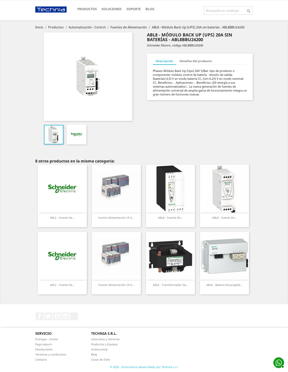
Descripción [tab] (164, 61)
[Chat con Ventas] (278, 362)
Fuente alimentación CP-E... (116, 218)
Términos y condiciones (50, 354)
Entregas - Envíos (46, 339)
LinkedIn (74, 316)
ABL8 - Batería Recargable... (224, 285)
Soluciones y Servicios (105, 339)
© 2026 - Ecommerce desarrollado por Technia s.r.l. (144, 367)
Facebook (39, 316)
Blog (150, 9)
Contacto (41, 359)
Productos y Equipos (104, 344)
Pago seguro (43, 344)
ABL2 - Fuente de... (62, 218)
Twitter (48, 316)
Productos (87, 9)
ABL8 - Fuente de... (170, 218)
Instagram (65, 316)
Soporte (133, 9)
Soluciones (111, 9)
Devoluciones (44, 349)
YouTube (57, 316)
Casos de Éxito (100, 359)
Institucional (99, 349)
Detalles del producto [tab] (196, 61)
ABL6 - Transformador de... (170, 285)
